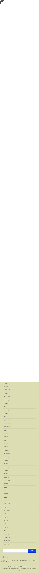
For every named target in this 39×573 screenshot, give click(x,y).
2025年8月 (7, 403)
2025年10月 (7, 396)
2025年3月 (7, 416)
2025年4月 (7, 413)
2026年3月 (7, 383)
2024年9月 (7, 430)
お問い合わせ (4, 557)
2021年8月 (7, 517)
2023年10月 (7, 453)
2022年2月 (7, 497)
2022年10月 (7, 480)
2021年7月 (7, 520)
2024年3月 (7, 440)
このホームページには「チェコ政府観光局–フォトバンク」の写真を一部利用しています (19, 561)
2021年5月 (7, 527)
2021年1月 (7, 534)
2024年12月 (7, 420)
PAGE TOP (36, 553)
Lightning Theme (20, 568)
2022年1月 (7, 500)
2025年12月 (7, 390)
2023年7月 (7, 463)
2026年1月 (7, 386)
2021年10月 (7, 510)
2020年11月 (7, 537)
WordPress (11, 568)
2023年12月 (7, 450)
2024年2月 (7, 443)
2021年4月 (7, 530)
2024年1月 (7, 447)
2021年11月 (7, 507)
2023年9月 (7, 457)
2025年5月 (7, 410)
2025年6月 (7, 406)
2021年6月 (7, 524)
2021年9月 (7, 514)
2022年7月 (7, 487)
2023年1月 (7, 473)
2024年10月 (7, 427)
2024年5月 (7, 437)
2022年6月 (7, 490)
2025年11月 (7, 393)
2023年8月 (7, 460)
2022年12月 (7, 477)
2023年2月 (7, 470)
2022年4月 (7, 493)
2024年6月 (7, 433)
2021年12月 (7, 504)
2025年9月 (7, 400)
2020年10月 (7, 540)
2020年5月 (7, 544)
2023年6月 (7, 467)
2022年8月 (7, 483)
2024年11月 (7, 423)
